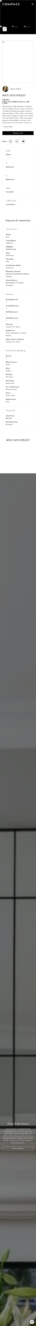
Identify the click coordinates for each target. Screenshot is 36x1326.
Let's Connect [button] (18, 1148)
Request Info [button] (18, 133)
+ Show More (7, 127)
